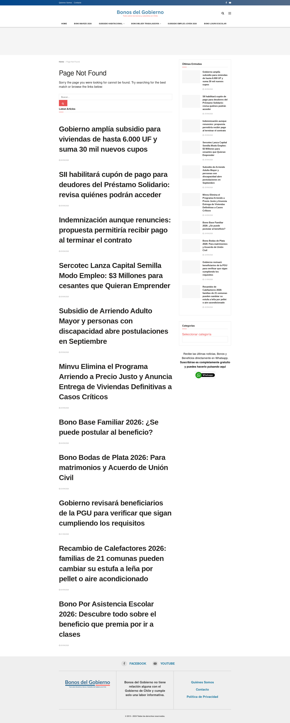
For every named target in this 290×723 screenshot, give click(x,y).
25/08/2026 (64, 205)
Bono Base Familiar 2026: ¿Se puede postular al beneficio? (214, 225)
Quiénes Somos (202, 682)
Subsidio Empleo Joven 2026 (182, 23)
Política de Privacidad (202, 696)
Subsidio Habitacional (111, 23)
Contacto (77, 3)
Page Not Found (73, 61)
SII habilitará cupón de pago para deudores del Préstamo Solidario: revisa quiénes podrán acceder (114, 184)
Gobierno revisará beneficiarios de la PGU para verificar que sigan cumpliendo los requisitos (115, 513)
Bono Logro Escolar (215, 23)
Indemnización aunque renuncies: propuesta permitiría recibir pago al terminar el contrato (115, 230)
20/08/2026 (64, 589)
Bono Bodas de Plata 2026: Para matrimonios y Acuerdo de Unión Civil (113, 467)
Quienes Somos (65, 3)
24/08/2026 (64, 408)
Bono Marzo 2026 (83, 23)
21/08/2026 (64, 534)
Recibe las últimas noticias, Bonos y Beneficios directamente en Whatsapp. (205, 360)
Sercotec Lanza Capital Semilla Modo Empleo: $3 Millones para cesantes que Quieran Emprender (114, 275)
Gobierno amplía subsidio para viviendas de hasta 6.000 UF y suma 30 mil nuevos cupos (110, 139)
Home (64, 23)
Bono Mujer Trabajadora (145, 23)
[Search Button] (63, 103)
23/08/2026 (64, 488)
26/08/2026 (64, 160)
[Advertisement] (145, 40)
